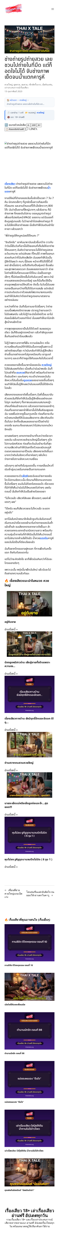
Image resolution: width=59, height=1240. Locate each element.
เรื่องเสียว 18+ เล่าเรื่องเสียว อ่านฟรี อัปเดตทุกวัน (29, 1213)
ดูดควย (17, 84)
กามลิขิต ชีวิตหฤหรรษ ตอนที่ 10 (19, 965)
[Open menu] (52, 9)
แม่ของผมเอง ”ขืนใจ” (14, 1102)
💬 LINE (30, 129)
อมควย (24, 84)
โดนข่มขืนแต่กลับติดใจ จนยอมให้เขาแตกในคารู (40, 893)
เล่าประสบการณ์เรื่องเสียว (16, 87)
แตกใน (44, 538)
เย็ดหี (25, 476)
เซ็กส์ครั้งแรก (35, 84)
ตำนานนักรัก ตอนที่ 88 (14, 1053)
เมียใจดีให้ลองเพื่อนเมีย (15, 1005)
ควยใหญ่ (8, 84)
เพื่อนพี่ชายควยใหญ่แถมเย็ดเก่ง (13, 893)
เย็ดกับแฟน (47, 84)
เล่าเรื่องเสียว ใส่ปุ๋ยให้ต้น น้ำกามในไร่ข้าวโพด (24, 1151)
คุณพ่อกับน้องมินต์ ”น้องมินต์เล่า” (19, 1190)
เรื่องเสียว (10, 184)
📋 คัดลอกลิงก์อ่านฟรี (15, 129)
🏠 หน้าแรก (12, 100)
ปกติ (34, 125)
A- (28, 125)
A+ (39, 125)
